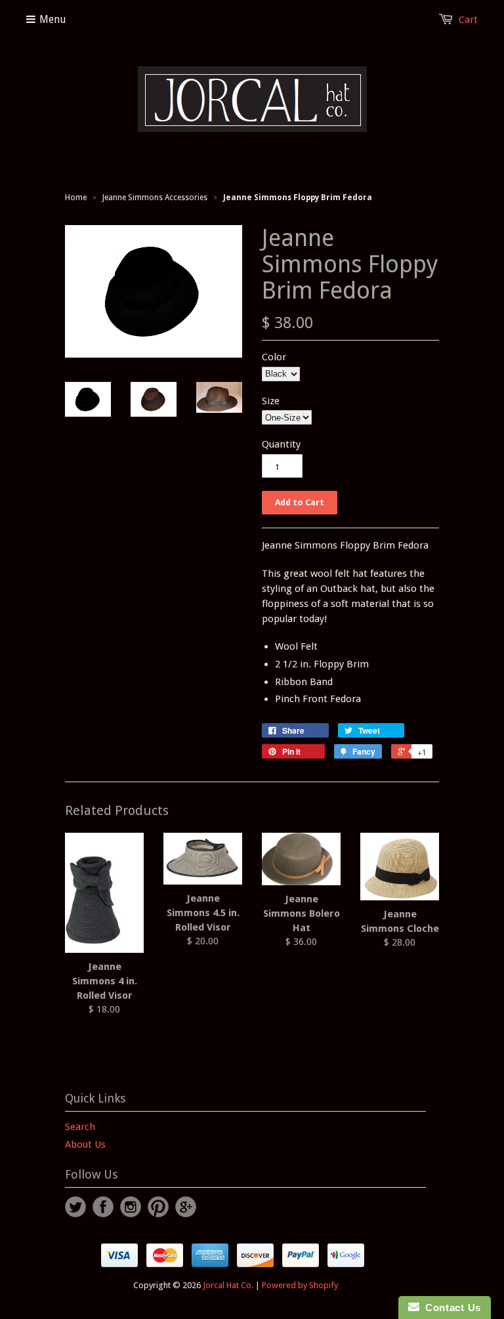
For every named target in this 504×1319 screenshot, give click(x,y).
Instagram (130, 1206)
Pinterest (158, 1206)
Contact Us (450, 1307)
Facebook (103, 1206)
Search (80, 1127)
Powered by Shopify (300, 1285)
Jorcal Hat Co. (228, 1285)
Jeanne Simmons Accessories (154, 197)
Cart (468, 20)
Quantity (281, 444)
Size (271, 401)
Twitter (75, 1206)
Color (274, 357)
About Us (85, 1144)
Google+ (185, 1206)
